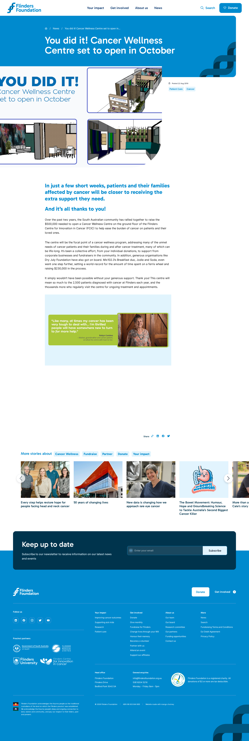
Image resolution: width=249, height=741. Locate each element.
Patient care (100, 631)
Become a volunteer (139, 641)
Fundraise (90, 454)
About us (169, 612)
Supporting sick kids (104, 622)
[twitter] (40, 620)
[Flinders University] (25, 661)
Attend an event (137, 650)
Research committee (175, 627)
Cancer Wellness (66, 454)
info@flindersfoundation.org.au (147, 678)
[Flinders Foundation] (24, 8)
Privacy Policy (207, 636)
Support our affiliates (140, 655)
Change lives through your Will (144, 631)
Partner (107, 454)
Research (99, 627)
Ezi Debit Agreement (210, 631)
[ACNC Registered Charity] (178, 685)
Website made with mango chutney (160, 704)
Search (204, 622)
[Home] (46, 28)
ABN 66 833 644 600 (131, 704)
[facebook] (24, 620)
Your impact (141, 454)
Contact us (170, 641)
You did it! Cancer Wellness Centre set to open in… (92, 28)
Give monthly (136, 622)
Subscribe (215, 550)
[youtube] (48, 620)
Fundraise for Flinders (140, 627)
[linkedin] (15, 620)
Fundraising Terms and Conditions (217, 627)
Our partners (171, 631)
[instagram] (32, 620)
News (158, 8)
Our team (169, 617)
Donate (233, 8)
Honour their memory (140, 636)
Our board (170, 622)
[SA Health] (42, 648)
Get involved (136, 612)
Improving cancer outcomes (108, 617)
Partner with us (137, 645)
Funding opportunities (175, 636)
